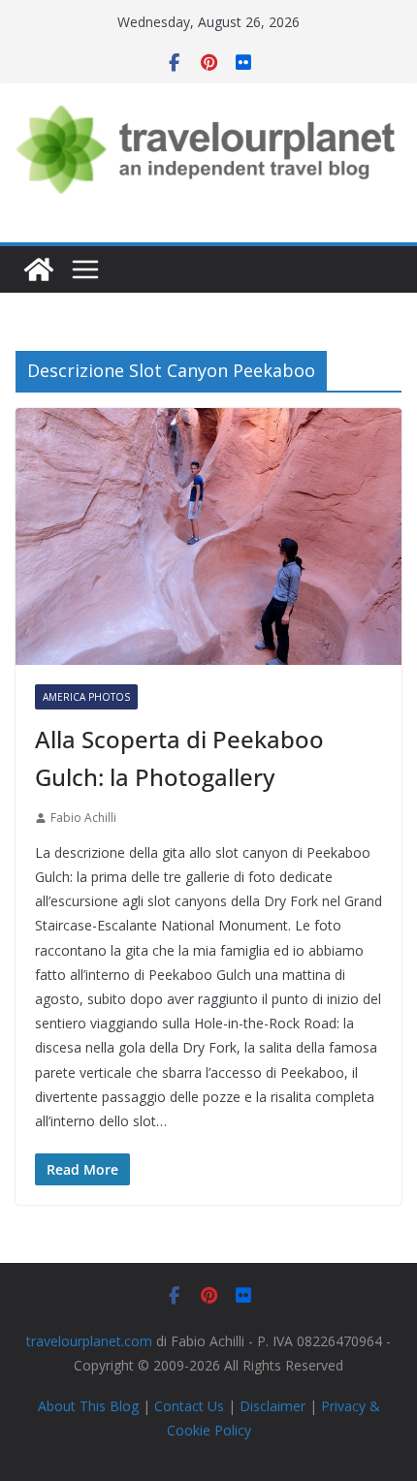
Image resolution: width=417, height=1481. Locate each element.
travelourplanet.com (89, 1341)
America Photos (86, 697)
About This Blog (88, 1406)
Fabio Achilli (83, 817)
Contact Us (189, 1406)
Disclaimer (272, 1406)
